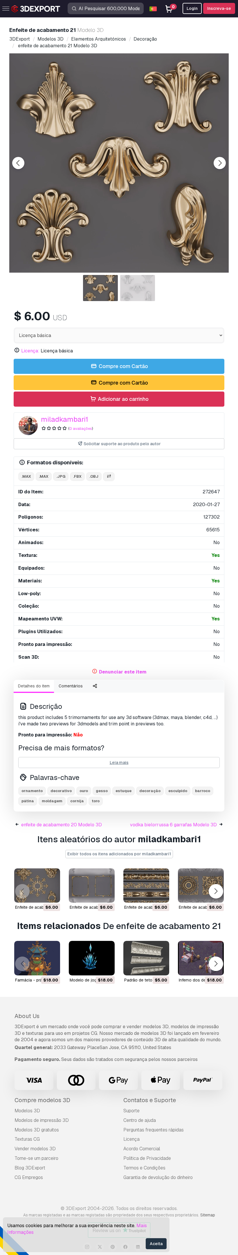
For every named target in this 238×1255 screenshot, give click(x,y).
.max (26, 476)
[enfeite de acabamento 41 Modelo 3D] (201, 885)
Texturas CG (27, 1139)
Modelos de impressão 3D (42, 1120)
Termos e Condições (144, 1168)
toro (96, 800)
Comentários (71, 686)
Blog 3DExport (30, 1168)
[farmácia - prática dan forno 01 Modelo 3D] (37, 958)
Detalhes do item (34, 686)
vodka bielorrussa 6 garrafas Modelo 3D (173, 825)
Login (192, 8)
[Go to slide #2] (137, 288)
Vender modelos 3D (35, 1149)
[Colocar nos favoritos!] (51, 894)
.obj (93, 476)
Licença (131, 1139)
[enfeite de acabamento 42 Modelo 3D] (92, 885)
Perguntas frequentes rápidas (153, 1130)
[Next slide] (220, 163)
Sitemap (207, 1215)
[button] (216, 891)
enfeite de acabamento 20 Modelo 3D (61, 825)
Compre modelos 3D (42, 1100)
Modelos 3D (27, 1111)
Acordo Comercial (141, 1149)
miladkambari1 (64, 419)
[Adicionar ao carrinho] (40, 894)
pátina (27, 800)
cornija (77, 800)
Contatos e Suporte (149, 1100)
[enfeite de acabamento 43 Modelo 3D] (37, 885)
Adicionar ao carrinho (123, 399)
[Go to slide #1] (100, 288)
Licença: (30, 351)
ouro (84, 790)
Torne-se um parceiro (36, 1158)
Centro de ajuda (139, 1120)
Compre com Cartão (123, 366)
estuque (123, 790)
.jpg (60, 476)
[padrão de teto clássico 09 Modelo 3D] (146, 958)
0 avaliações (80, 428)
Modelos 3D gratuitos (37, 1130)
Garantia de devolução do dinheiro (158, 1177)
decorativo (61, 790)
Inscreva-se (219, 8)
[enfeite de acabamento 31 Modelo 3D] (146, 885)
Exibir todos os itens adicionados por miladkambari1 (119, 853)
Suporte (131, 1111)
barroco (202, 790)
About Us (27, 1016)
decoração (150, 790)
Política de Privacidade (147, 1158)
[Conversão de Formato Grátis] (108, 476)
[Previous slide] (18, 163)
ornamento (32, 790)
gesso (102, 790)
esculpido (177, 790)
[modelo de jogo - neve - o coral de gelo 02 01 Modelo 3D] (92, 958)
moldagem (52, 800)
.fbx (77, 476)
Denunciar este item (123, 672)
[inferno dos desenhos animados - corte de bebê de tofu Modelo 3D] (201, 958)
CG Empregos (29, 1177)
